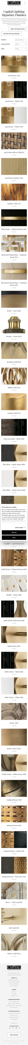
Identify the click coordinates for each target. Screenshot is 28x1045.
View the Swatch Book (18, 29)
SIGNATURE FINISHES (14, 1017)
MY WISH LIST (14, 1023)
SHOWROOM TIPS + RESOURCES (14, 1005)
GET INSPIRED (14, 1019)
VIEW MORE (14, 78)
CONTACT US (14, 995)
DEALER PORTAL (14, 1007)
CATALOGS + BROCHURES (14, 1013)
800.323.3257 (17, 982)
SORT (2, 48)
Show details (19, 527)
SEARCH (3, 39)
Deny (14, 537)
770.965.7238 (16, 984)
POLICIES (14, 993)
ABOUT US (14, 991)
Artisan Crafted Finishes (11, 33)
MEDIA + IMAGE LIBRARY (14, 1003)
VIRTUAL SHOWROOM (14, 1001)
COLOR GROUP (5, 44)
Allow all (14, 532)
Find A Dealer (14, 1035)
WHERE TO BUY (14, 1015)
